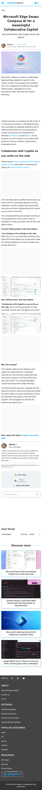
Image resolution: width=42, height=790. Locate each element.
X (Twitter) (18, 678)
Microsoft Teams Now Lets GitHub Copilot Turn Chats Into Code (21, 573)
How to (4, 741)
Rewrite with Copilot (20, 167)
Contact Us (5, 695)
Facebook (12, 678)
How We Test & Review (10, 718)
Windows (4, 750)
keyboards (14, 136)
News (3, 10)
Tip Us (3, 699)
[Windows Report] (15, 3)
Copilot (25, 435)
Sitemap (4, 764)
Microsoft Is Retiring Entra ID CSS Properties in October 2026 (21, 633)
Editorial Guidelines (8, 709)
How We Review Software (11, 722)
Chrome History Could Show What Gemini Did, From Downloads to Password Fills (21, 603)
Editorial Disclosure (8, 714)
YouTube (24, 678)
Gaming (4, 745)
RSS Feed (5, 760)
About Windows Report (10, 691)
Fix (2, 737)
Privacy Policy (6, 769)
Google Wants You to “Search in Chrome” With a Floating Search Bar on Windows (21, 662)
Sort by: (24, 534)
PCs (29, 136)
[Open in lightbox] (21, 287)
